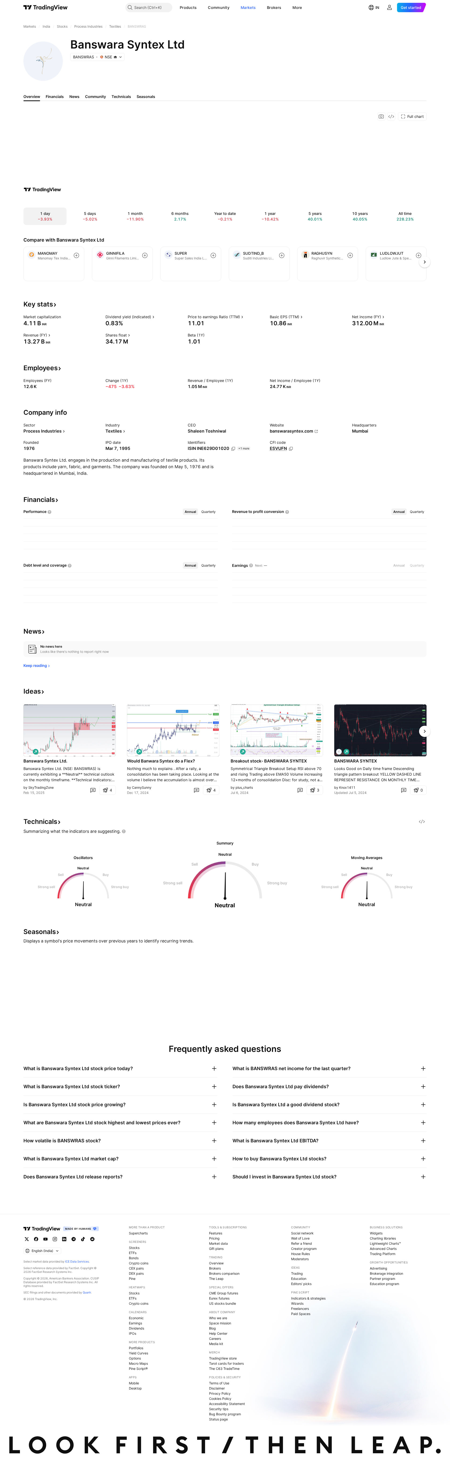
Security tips (218, 1409)
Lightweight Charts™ (385, 1243)
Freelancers (300, 1309)
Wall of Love (300, 1238)
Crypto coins (138, 1263)
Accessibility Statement (227, 1404)
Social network (302, 1233)
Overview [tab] (31, 96)
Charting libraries (383, 1238)
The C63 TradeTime (224, 1369)
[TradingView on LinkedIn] (64, 1239)
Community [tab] (95, 96)
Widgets (376, 1233)
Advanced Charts (383, 1249)
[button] (200, 7)
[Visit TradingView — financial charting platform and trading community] (42, 189)
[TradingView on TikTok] (83, 1239)
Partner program (382, 1279)
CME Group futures (223, 1293)
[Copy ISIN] (233, 449)
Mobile (134, 1383)
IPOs (132, 1333)
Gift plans (216, 1249)
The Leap (216, 1279)
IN (377, 7)
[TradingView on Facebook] (36, 1239)
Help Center (218, 1333)
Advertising (378, 1268)
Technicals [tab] (121, 96)
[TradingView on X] (26, 1239)
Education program (384, 1284)
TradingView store (223, 1358)
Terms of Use (219, 1383)
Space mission (220, 1323)
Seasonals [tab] (146, 96)
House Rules (300, 1254)
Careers (215, 1339)
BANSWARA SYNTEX (355, 761)
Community (218, 7)
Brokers (274, 7)
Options (135, 1358)
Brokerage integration (386, 1273)
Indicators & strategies (308, 1298)
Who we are (218, 1318)
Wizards (297, 1303)
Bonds (134, 1258)
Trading (297, 1273)
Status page (218, 1419)
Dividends (136, 1328)
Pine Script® (138, 1369)
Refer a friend (301, 1243)
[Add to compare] (76, 255)
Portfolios (136, 1348)
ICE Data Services (77, 1261)
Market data (218, 1243)
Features (215, 1233)
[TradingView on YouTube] (45, 1239)
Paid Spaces (300, 1314)
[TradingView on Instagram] (55, 1239)
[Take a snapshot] (381, 116)
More (297, 7)
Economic (136, 1318)
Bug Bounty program (225, 1414)
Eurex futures (219, 1298)
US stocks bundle (222, 1303)
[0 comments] (93, 790)
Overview (216, 1263)
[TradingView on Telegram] (73, 1239)
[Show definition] (64, 317)
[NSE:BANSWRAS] (28, 752)
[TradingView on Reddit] (92, 1239)
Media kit (216, 1344)
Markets (248, 7)
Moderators (300, 1259)
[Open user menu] (389, 7)
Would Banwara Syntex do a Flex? (161, 761)
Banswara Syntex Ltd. (45, 761)
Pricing (214, 1238)
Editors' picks (301, 1284)
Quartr (87, 1292)
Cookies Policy (220, 1399)
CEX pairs (136, 1268)
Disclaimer (217, 1388)
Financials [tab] (55, 96)
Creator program (304, 1249)
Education (298, 1279)
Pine (132, 1279)
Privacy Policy (220, 1393)
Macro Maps (138, 1363)
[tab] (190, 511)
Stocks (134, 1248)
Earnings (135, 1323)
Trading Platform (382, 1254)
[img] (115, 57)
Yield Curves (138, 1353)
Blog (212, 1328)
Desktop (135, 1388)
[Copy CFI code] (291, 449)
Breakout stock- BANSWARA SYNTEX (269, 761)
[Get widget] (391, 116)
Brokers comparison (224, 1273)
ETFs (132, 1253)
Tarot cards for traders (226, 1363)
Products (188, 7)
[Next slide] (424, 731)
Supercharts (138, 1233)
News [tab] (74, 96)
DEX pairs (136, 1273)
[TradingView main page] (45, 7)
